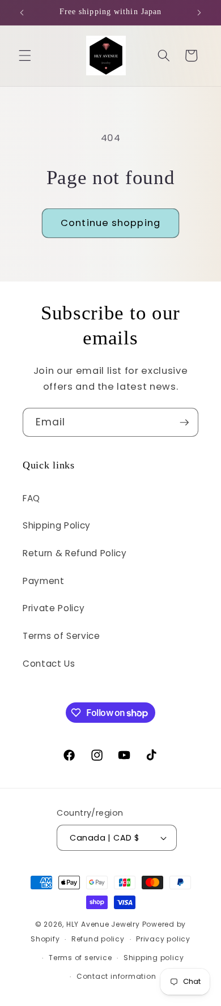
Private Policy (53, 608)
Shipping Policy (57, 525)
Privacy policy (163, 939)
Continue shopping (110, 222)
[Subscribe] (184, 422)
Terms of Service (61, 636)
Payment (44, 581)
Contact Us (49, 664)
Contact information (116, 976)
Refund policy (98, 939)
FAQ (31, 498)
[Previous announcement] (22, 12)
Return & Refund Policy (75, 553)
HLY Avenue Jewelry (104, 924)
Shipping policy (154, 957)
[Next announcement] (199, 12)
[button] (25, 55)
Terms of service (80, 957)
